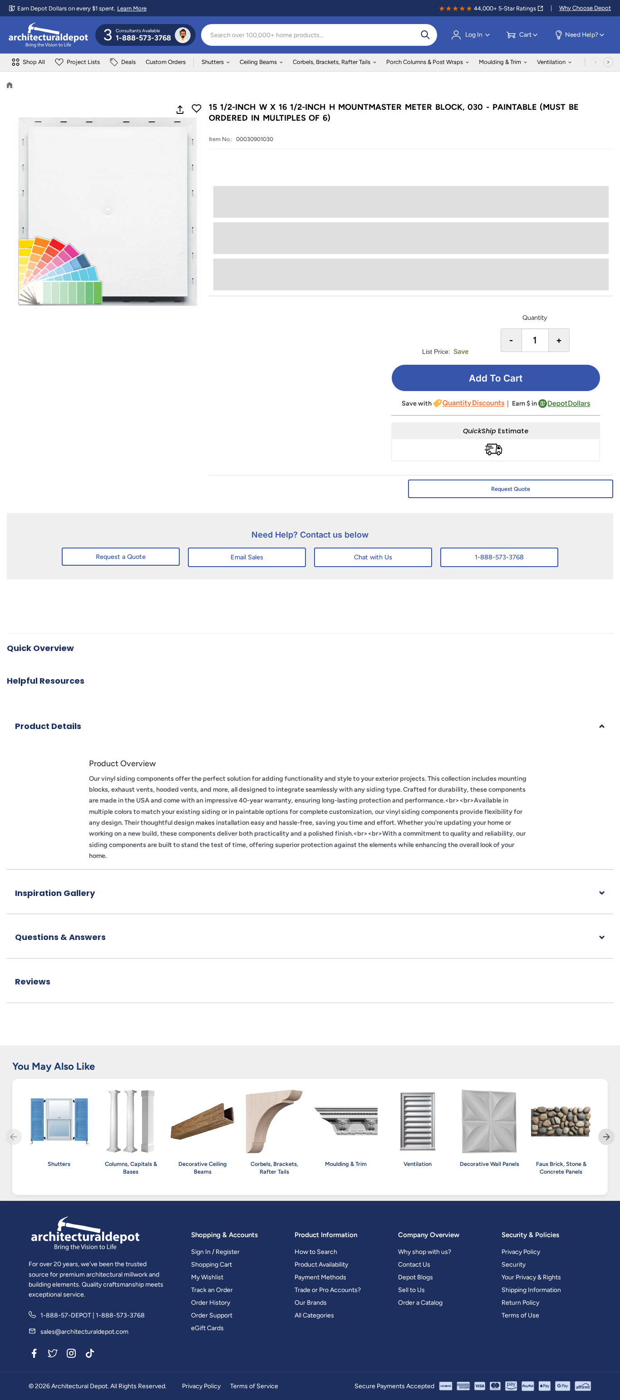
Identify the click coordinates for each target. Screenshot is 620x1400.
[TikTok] (89, 1355)
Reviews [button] (32, 981)
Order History (210, 1303)
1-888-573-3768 (499, 557)
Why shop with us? (424, 1252)
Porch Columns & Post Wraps (424, 62)
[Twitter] (52, 1355)
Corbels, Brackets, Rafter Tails (331, 62)
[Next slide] (606, 1137)
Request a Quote (121, 557)
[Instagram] (71, 1355)
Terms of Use (520, 1315)
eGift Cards (207, 1328)
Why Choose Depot (585, 8)
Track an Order (212, 1290)
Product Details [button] (48, 726)
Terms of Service (254, 1386)
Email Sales (247, 557)
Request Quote (510, 488)
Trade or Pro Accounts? (328, 1290)
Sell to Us (411, 1290)
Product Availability (321, 1264)
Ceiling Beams (258, 62)
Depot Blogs (415, 1277)
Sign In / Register (215, 1252)
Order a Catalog (420, 1303)
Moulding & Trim (500, 62)
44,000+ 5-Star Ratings (505, 8)
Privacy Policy (521, 1252)
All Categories (314, 1315)
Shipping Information (531, 1290)
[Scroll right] (608, 62)
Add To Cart (495, 378)
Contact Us (414, 1264)
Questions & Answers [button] (60, 937)
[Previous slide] (13, 1137)
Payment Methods (320, 1277)
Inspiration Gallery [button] (55, 893)
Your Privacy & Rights (531, 1277)
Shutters (213, 62)
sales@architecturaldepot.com (84, 1332)
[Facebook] (34, 1355)
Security (514, 1264)
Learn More (132, 8)
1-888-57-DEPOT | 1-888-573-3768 (92, 1315)
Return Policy (520, 1303)
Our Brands (311, 1303)
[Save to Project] (196, 109)
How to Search (316, 1252)
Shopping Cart (211, 1264)
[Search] (425, 35)
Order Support (211, 1315)
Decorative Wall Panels (489, 1163)
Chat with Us (373, 557)
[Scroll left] (595, 62)
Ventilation (551, 62)
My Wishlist (207, 1277)
